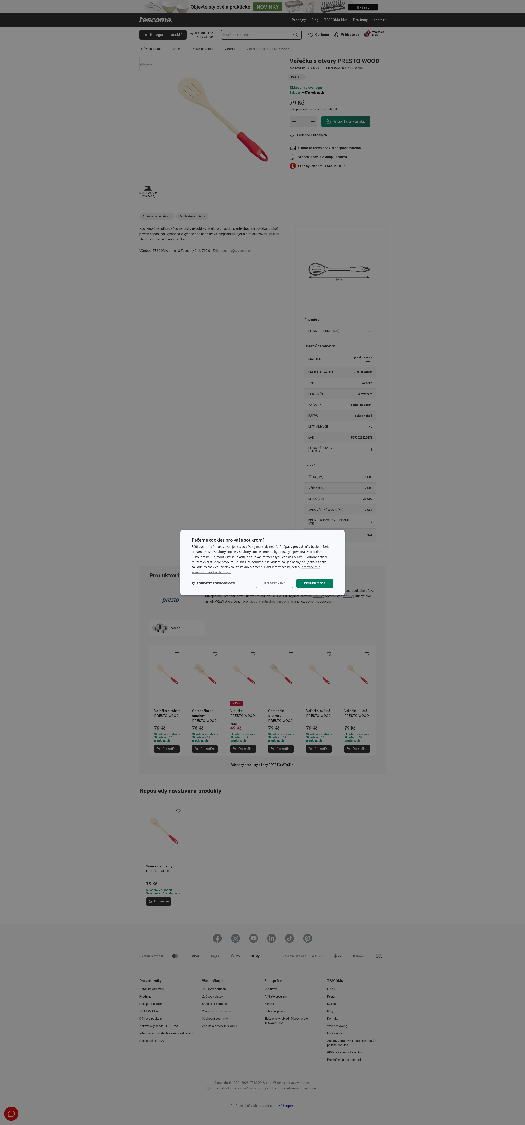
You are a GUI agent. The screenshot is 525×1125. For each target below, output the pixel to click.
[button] (213, 583)
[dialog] (262, 562)
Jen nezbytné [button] (274, 583)
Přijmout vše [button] (314, 583)
